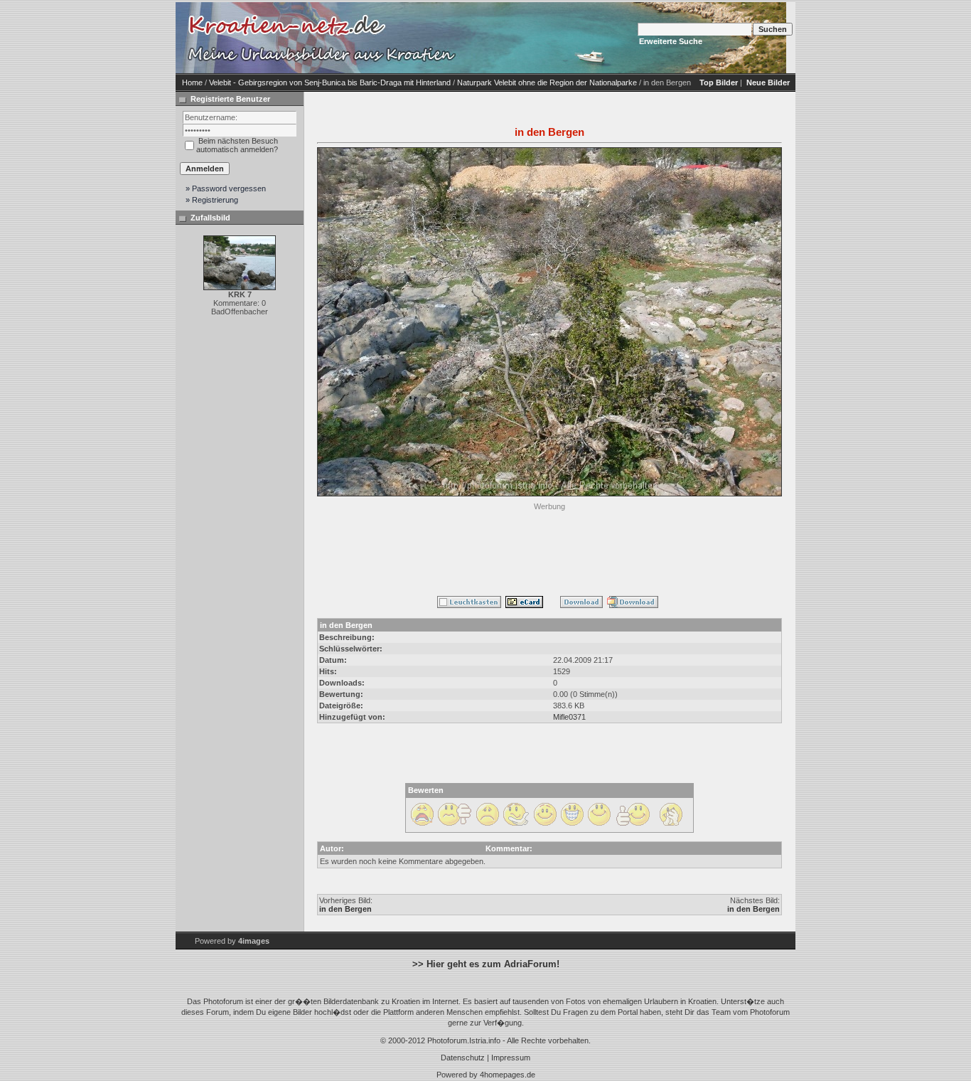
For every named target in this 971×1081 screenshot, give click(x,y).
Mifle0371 (569, 717)
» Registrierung (212, 200)
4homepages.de (507, 1074)
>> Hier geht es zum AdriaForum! (485, 964)
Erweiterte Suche (670, 41)
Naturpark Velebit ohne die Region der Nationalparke (547, 82)
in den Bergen (345, 909)
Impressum (510, 1057)
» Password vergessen (226, 188)
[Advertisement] (549, 546)
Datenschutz (463, 1057)
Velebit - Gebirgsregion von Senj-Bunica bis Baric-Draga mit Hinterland (330, 82)
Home (192, 82)
